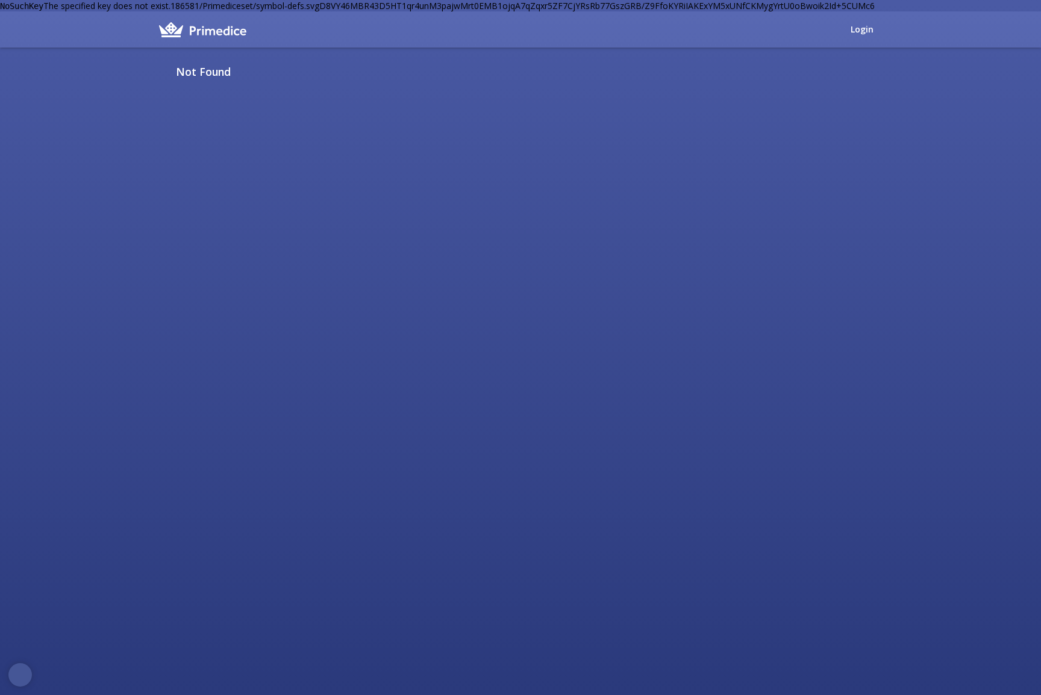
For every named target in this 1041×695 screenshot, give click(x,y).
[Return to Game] (878, 71)
